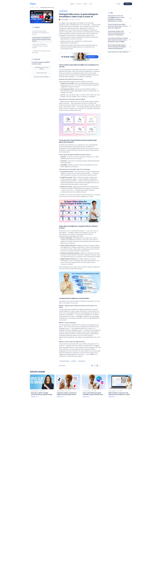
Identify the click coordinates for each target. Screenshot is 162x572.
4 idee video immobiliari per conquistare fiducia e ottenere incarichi (40, 46)
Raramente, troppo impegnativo (41, 76)
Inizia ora (128, 3)
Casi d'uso (79, 3)
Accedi (118, 3)
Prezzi (90, 3)
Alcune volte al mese (42, 72)
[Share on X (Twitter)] (94, 365)
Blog (37, 7)
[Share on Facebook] (92, 365)
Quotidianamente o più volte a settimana (42, 68)
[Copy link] (99, 365)
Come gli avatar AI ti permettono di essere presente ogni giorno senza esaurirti (41, 39)
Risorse (85, 3)
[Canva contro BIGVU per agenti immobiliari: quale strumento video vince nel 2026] (94, 386)
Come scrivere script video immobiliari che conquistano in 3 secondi (40, 32)
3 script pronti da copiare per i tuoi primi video (41, 51)
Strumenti (72, 3)
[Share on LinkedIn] (97, 365)
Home (32, 7)
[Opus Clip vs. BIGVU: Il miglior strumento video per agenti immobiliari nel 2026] (42, 386)
